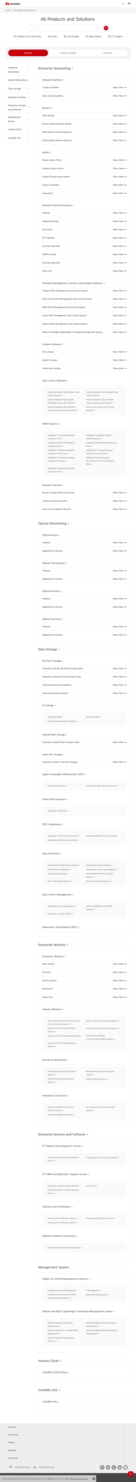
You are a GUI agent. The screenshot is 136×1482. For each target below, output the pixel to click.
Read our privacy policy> (79, 1479)
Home (7, 10)
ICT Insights (116, 36)
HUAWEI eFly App (46, 1467)
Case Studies (73, 36)
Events (54, 36)
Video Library (95, 36)
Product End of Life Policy (29, 36)
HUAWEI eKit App (22, 1467)
